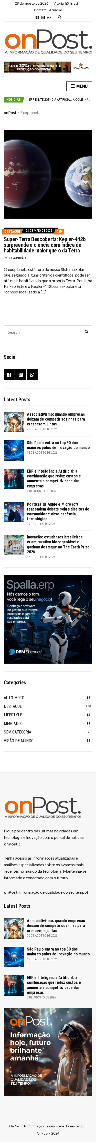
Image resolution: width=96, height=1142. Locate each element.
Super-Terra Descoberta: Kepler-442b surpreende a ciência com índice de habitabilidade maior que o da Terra (45, 245)
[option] (60, 100)
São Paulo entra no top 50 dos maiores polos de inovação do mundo (58, 445)
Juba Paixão (17, 258)
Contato (40, 10)
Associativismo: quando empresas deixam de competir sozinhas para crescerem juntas (56, 419)
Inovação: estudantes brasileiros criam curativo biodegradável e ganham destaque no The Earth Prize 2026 (58, 544)
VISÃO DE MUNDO (19, 740)
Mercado (12, 723)
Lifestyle (13, 714)
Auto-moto (14, 697)
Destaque (12, 231)
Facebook (37, 17)
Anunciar (55, 10)
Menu (81, 86)
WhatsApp (49, 17)
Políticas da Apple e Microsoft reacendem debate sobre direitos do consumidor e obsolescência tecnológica (58, 512)
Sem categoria (17, 732)
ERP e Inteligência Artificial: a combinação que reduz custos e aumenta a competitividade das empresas (54, 478)
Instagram (43, 17)
